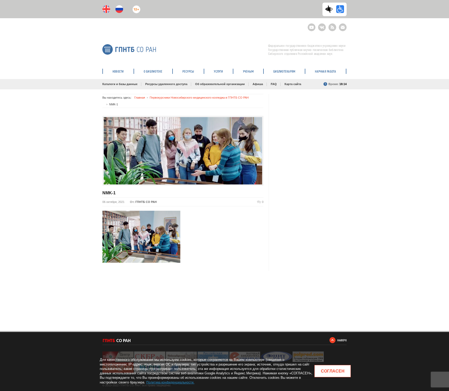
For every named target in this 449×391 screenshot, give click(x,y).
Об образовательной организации (220, 84)
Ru (119, 9)
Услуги (218, 71)
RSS (331, 25)
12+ (135, 7)
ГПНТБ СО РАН (146, 201)
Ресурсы (188, 71)
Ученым (248, 71)
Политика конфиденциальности (170, 382)
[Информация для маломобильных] (340, 9)
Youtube (311, 25)
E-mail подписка (343, 27)
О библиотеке (153, 71)
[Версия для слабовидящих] (330, 9)
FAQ (274, 84)
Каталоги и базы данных (119, 84)
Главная (139, 97)
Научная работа (325, 71)
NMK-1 (109, 193)
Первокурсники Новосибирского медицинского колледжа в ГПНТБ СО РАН (199, 97)
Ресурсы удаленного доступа (166, 84)
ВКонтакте (322, 25)
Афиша (258, 84)
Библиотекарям (284, 71)
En (106, 9)
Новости (118, 71)
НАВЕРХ (342, 340)
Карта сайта (293, 84)
